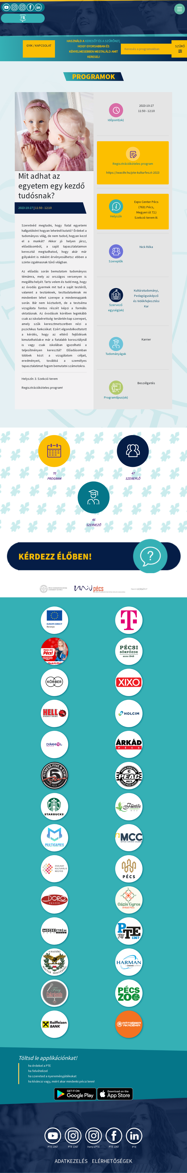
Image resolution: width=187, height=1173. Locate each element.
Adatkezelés (71, 1161)
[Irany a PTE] (22, 7)
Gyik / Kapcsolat (38, 45)
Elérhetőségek (112, 1161)
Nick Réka (146, 247)
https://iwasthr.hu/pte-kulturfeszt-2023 (132, 172)
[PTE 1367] (14, 7)
